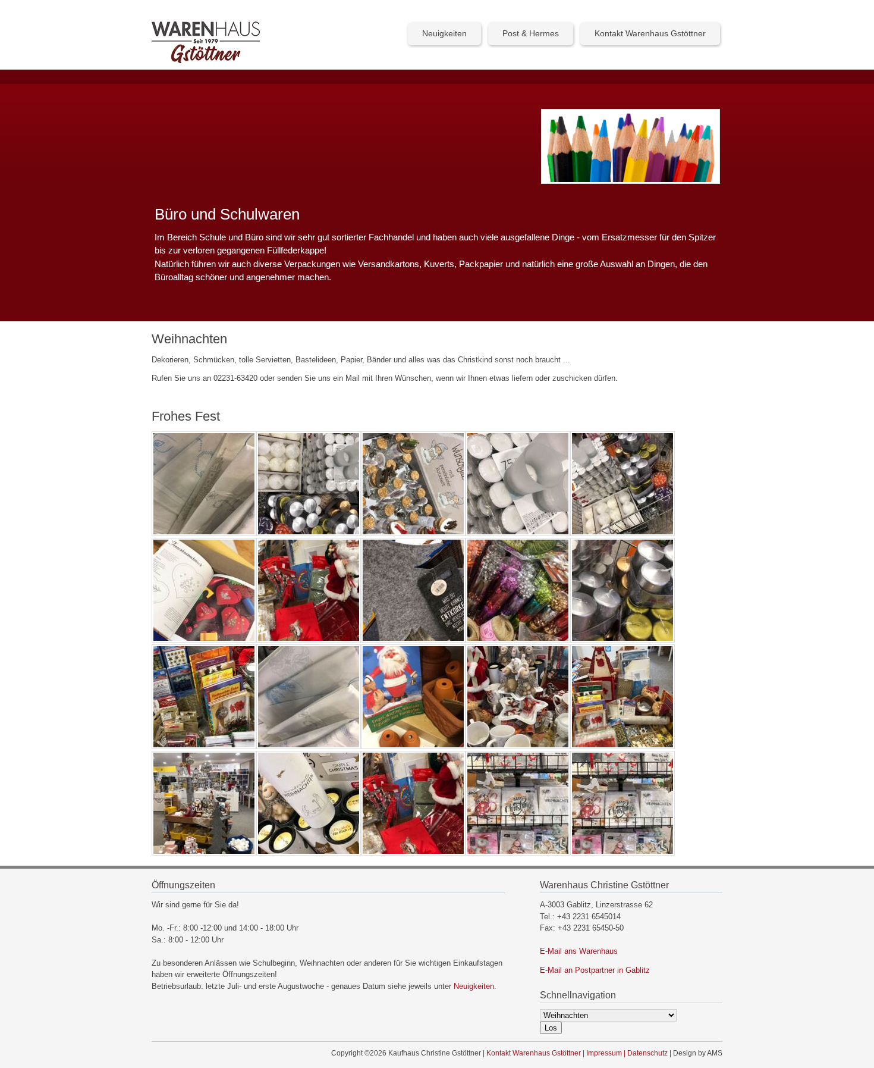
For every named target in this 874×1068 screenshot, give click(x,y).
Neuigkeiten (444, 33)
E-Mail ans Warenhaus (579, 951)
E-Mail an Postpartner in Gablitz (595, 970)
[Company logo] (206, 60)
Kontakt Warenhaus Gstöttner (650, 33)
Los (551, 1027)
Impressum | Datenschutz (627, 1053)
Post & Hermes (530, 33)
